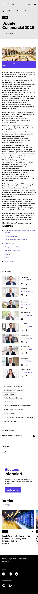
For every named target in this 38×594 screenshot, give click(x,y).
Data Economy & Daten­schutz (14, 390)
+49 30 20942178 (26, 280)
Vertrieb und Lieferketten (12, 421)
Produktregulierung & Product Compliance (18, 417)
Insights (9, 11)
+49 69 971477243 (26, 361)
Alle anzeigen (6, 505)
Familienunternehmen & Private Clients (17, 406)
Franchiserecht (9, 243)
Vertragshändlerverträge (12, 247)
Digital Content (9, 394)
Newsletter (5, 561)
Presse (4, 559)
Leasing (7, 258)
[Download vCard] (26, 284)
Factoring (7, 254)
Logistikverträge (10, 261)
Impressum (12, 559)
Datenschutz (22, 559)
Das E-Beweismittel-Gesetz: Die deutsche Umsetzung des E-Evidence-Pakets (16, 538)
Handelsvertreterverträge (12, 250)
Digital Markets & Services (13, 398)
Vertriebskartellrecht (11, 236)
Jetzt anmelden (12, 490)
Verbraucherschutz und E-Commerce (16, 240)
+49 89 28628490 (26, 304)
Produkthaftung (9, 414)
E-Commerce (8, 402)
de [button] (29, 4)
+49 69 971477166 (26, 326)
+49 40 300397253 (27, 291)
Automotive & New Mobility (13, 386)
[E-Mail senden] (22, 284)
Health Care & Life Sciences (13, 410)
